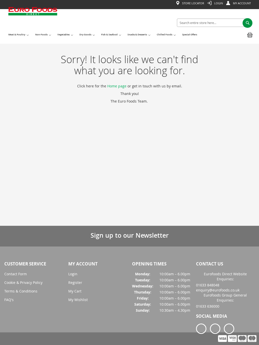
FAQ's (9, 299)
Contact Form (15, 274)
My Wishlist (78, 299)
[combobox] (213, 22)
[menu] (104, 36)
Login (72, 274)
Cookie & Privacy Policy (23, 282)
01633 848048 (207, 285)
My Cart (74, 291)
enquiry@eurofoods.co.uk (218, 290)
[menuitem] (18, 36)
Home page (116, 86)
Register (75, 282)
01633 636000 (207, 306)
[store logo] (33, 23)
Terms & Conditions (20, 291)
